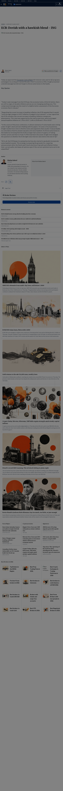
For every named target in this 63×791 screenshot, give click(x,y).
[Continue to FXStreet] (59, 3)
